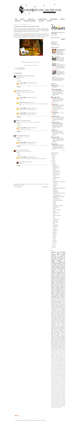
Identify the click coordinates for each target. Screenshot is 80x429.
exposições (60, 305)
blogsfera (60, 261)
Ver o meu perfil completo (55, 44)
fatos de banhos (57, 312)
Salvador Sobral (57, 318)
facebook (53, 259)
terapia (52, 308)
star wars (59, 407)
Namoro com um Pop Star (58, 330)
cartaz (64, 382)
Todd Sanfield (61, 377)
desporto (61, 386)
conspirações (62, 304)
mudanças (58, 398)
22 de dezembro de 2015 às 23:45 (31, 108)
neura (56, 314)
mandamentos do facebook (55, 313)
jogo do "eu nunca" (57, 395)
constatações (53, 262)
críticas (61, 384)
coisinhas (53, 252)
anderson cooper (53, 334)
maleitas (55, 397)
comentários (54, 298)
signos (61, 406)
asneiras (58, 291)
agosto (54, 233)
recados (62, 324)
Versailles (63, 378)
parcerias (52, 401)
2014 (58, 308)
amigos (55, 258)
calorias (53, 320)
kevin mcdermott (53, 396)
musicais (52, 314)
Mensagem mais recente (18, 186)
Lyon (53, 117)
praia (56, 293)
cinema (52, 384)
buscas (63, 334)
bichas (64, 381)
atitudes (63, 268)
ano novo (56, 285)
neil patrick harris (53, 323)
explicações (62, 294)
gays (55, 391)
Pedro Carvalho (56, 372)
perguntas (58, 266)
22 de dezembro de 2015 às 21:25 (31, 97)
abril (54, 239)
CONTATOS (49, 20)
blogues (55, 256)
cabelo (52, 335)
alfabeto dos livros (61, 303)
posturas (53, 307)
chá (63, 383)
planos (57, 402)
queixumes (54, 324)
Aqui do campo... (55, 130)
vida (51, 285)
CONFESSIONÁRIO (53, 19)
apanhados (59, 319)
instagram (53, 270)
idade (54, 340)
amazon (62, 333)
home (59, 299)
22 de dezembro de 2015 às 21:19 (25, 90)
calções (61, 382)
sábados (54, 264)
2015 (57, 63)
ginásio (59, 262)
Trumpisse (62, 332)
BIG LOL (58, 327)
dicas (64, 386)
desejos (54, 176)
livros (54, 216)
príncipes (61, 403)
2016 (53, 162)
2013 (53, 246)
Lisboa (52, 330)
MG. (63, 302)
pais (63, 400)
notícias (58, 296)
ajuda (58, 333)
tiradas (64, 293)
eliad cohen (53, 339)
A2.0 (17, 135)
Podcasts (52, 332)
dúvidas (54, 211)
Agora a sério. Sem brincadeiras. (58, 263)
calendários (53, 282)
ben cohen (60, 381)
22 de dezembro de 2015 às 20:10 (29, 75)
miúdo (59, 322)
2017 (53, 161)
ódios (56, 297)
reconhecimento (53, 315)
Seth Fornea (62, 318)
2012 (53, 247)
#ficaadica (62, 300)
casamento (55, 267)
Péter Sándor (57, 332)
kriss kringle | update (56, 177)
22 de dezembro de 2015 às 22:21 (28, 102)
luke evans (62, 312)
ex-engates (56, 321)
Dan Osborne (62, 328)
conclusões (52, 304)
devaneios (56, 305)
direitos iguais (53, 338)
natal (53, 180)
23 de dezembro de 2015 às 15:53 (23, 135)
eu (58, 388)
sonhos (59, 325)
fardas (61, 389)
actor (61, 297)
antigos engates (56, 380)
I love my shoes (55, 104)
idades (63, 391)
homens (63, 257)
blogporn (59, 334)
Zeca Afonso (53, 379)
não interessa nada (58, 399)
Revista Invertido (59, 374)
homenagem (58, 306)
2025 (61, 315)
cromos (58, 384)
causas (61, 383)
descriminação (53, 386)
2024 (53, 157)
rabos (58, 324)
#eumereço (53, 327)
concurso (57, 304)
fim (58, 390)
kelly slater (62, 395)
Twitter (55, 378)
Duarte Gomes (53, 329)
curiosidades (62, 336)
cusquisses (58, 298)
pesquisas (63, 401)
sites (52, 407)
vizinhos (52, 326)
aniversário (62, 286)
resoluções (53, 286)
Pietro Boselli (59, 373)
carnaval (57, 320)
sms (56, 300)
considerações (60, 282)
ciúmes (55, 384)
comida (62, 291)
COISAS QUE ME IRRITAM (61, 316)
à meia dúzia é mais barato (61, 326)
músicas (58, 257)
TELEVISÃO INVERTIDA (42, 19)
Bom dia (55, 316)
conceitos (57, 292)
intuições (52, 393)
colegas (52, 257)
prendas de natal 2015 (56, 198)
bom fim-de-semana (56, 212)
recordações (53, 300)
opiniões (62, 296)
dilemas (53, 387)
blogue (55, 269)
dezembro (54, 165)
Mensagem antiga (45, 186)
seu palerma (58, 406)
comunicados (53, 336)
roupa (59, 404)
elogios (52, 312)
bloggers (61, 256)
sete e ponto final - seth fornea (57, 200)
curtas (52, 337)
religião (53, 404)
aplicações (56, 381)
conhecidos (57, 336)
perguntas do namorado (58, 401)
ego (61, 338)
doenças (63, 311)
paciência (61, 400)
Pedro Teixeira (62, 331)
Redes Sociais (53, 303)
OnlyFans (59, 370)
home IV (58, 56)
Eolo (20, 161)
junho (54, 236)
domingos (62, 254)
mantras (59, 397)
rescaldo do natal (55, 173)
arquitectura (53, 291)
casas (53, 294)
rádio (55, 405)
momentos (62, 322)
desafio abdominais (61, 337)
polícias (52, 293)
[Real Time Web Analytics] (17, 415)
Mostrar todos (63, 150)
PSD (61, 370)
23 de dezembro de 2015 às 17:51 (26, 161)
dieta (63, 287)
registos (52, 297)
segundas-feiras (53, 325)
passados (53, 261)
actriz (59, 379)
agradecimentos (53, 333)
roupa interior (63, 404)
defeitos (57, 385)
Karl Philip (59, 317)
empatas (63, 387)
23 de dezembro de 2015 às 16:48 (31, 127)
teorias (58, 284)
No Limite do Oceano (20, 75)
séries (59, 300)
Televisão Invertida (54, 319)
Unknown (18, 90)
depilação (52, 321)
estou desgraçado (53, 388)
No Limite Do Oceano (55, 122)
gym (51, 340)
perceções (53, 76)
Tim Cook (57, 377)
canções (61, 269)
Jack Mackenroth (61, 329)
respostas (59, 293)
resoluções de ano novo (57, 172)
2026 (53, 154)
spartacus (55, 407)
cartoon (53, 383)
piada (63, 314)
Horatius (18, 120)
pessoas (59, 323)
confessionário (62, 320)
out (64, 306)
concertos (54, 204)
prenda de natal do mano (57, 209)
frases (61, 390)
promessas (56, 403)
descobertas (62, 385)
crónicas (64, 384)
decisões (52, 305)
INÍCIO (16, 19)
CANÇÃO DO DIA (31, 19)
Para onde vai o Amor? (58, 371)
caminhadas (57, 335)
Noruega (55, 370)
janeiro (54, 243)
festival (58, 339)
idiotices (62, 285)
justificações (63, 340)
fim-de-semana (53, 299)
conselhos (53, 311)
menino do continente (55, 283)
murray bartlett (62, 398)
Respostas (19, 95)
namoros (52, 399)
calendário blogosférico (56, 260)
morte (54, 398)
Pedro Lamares (53, 373)
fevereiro (54, 241)
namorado (61, 264)
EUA (57, 329)
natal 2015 (54, 185)
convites (54, 186)
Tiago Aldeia (52, 377)
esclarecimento (55, 191)
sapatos (59, 405)
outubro (54, 230)
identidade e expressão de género (56, 392)
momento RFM (53, 296)
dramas (62, 284)
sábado (58, 315)
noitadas (52, 268)
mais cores (58, 70)
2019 (53, 158)
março (54, 240)
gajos (58, 253)
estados (54, 208)
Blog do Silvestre (55, 85)
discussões (57, 338)
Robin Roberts (56, 375)
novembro (54, 229)
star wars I (54, 201)
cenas (58, 310)
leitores (62, 306)
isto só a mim (58, 340)
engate (57, 294)
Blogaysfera (62, 327)
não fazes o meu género (57, 215)
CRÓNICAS (62, 19)
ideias (54, 223)
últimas (55, 308)
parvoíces (62, 252)
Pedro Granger (56, 331)
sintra (64, 406)
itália (54, 394)
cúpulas (56, 337)
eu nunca (61, 388)
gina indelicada (62, 339)
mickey (55, 322)
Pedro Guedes (62, 372)
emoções (59, 387)
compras (52, 292)
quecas (64, 403)
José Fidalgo (54, 317)
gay (53, 266)
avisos (64, 297)
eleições (64, 338)
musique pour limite (56, 219)
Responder (18, 78)
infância (63, 392)
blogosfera (61, 267)
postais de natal (55, 207)
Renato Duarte (53, 374)
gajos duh (63, 265)
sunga (57, 307)
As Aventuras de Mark (56, 97)
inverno (56, 393)
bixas (53, 290)
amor (64, 289)
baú (59, 309)
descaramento (58, 287)
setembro (54, 232)
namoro (57, 265)
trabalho (61, 258)
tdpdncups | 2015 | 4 (56, 170)
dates (63, 290)
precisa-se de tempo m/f (56, 195)
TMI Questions (54, 309)
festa (52, 295)
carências (57, 383)
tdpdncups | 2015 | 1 (56, 166)
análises (61, 380)
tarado (63, 325)
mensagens (62, 313)
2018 (53, 160)
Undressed (58, 378)
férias (63, 390)
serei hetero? (53, 406)
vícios (55, 326)
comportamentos (62, 310)
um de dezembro (55, 226)
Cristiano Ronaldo (62, 308)
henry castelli (59, 391)
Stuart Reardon (56, 376)
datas (53, 385)
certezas (62, 335)
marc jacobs (62, 397)
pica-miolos (53, 402)
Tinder (57, 286)
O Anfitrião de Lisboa (55, 116)
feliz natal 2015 (55, 190)
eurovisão (62, 292)
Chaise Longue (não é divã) (55, 328)
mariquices (62, 295)
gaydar (52, 391)
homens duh (56, 295)
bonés (53, 382)
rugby (53, 405)
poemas (60, 402)
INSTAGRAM (41, 20)
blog (57, 259)
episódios (52, 288)
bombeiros (63, 319)
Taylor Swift (62, 376)
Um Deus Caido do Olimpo (56, 89)
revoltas (56, 404)
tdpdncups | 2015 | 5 (56, 174)
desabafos (53, 254)
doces (56, 387)
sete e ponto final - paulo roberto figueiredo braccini (61, 50)
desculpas (57, 386)
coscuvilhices (58, 311)
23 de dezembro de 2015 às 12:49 (25, 120)
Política (63, 317)
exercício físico (57, 389)
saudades (62, 405)
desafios (52, 265)
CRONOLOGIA (17, 20)
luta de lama (63, 396)
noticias (61, 288)
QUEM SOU (22, 19)
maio (54, 237)
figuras (56, 390)
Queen (63, 373)
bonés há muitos (57, 382)
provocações (63, 323)
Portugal (52, 318)
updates (63, 266)
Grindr (58, 268)
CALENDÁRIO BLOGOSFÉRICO (30, 20)
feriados (64, 389)
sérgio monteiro (55, 222)
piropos (54, 169)
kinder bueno (58, 396)
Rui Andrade (61, 375)
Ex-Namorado (21, 97)
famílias (57, 288)
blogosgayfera (58, 290)
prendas (54, 218)
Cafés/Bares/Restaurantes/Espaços (56, 301)
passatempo (59, 314)
